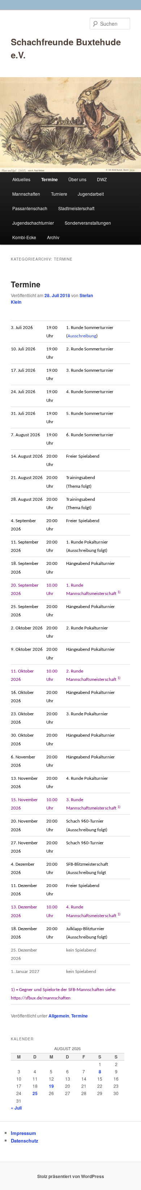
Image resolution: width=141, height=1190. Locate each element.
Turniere (59, 194)
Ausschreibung (82, 336)
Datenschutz (24, 1140)
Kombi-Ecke (24, 237)
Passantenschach (29, 208)
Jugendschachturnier (33, 223)
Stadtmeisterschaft (76, 208)
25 (35, 1093)
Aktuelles (21, 179)
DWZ (102, 179)
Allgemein (58, 1015)
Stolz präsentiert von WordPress (70, 1176)
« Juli (16, 1107)
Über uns (77, 179)
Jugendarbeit (91, 194)
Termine (49, 179)
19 (51, 1086)
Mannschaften (26, 194)
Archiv (53, 237)
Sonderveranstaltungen (88, 223)
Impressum (23, 1132)
